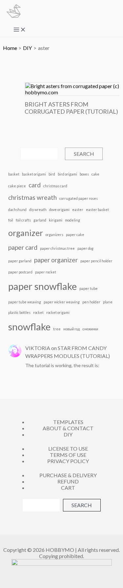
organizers (54, 234)
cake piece (17, 186)
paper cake (75, 234)
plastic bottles (19, 312)
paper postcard (20, 272)
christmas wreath (32, 197)
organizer (25, 233)
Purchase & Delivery (68, 475)
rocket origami (58, 312)
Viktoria (37, 348)
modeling (72, 220)
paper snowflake (42, 286)
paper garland (19, 261)
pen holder (91, 302)
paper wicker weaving (62, 302)
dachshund (17, 209)
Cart (68, 487)
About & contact (68, 428)
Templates (68, 422)
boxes (84, 174)
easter (77, 209)
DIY (68, 434)
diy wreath (38, 209)
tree (57, 329)
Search (84, 154)
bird (52, 174)
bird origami (67, 174)
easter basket (97, 209)
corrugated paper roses (78, 198)
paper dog (85, 248)
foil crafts (23, 220)
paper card (22, 247)
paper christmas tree (57, 248)
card (35, 185)
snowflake (29, 326)
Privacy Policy (68, 461)
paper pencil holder (96, 261)
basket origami (34, 174)
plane (108, 302)
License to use (68, 448)
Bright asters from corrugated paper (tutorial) (71, 108)
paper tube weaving (24, 302)
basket (13, 174)
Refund (68, 481)
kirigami (55, 220)
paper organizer (56, 260)
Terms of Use (68, 455)
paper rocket (45, 272)
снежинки (90, 329)
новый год (71, 329)
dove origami (59, 209)
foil (10, 220)
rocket (38, 312)
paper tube (88, 288)
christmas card (55, 186)
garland (39, 220)
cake (95, 174)
